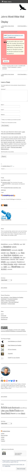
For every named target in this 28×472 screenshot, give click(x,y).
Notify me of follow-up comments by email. (11, 119)
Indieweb (16, 257)
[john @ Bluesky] (12, 381)
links (17, 259)
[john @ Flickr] (9, 381)
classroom (6, 249)
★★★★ (4, 269)
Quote (22, 411)
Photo (17, 410)
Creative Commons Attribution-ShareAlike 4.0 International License (13, 330)
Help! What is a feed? (5, 180)
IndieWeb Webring (6, 166)
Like (2, 410)
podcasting (14, 67)
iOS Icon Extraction (12, 349)
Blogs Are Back (4, 435)
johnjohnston (3, 299)
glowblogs (15, 255)
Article (4, 407)
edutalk (3, 253)
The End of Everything (13, 299)
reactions (4, 67)
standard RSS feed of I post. (12, 187)
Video (19, 413)
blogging (7, 246)
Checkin (21, 407)
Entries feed (3, 315)
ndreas (2, 300)
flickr (19, 253)
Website (2, 114)
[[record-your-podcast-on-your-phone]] (13, 36)
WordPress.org (4, 319)
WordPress (16, 266)
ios (21, 257)
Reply (7, 413)
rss (2, 264)
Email (2, 109)
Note (11, 410)
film (16, 253)
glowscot (21, 255)
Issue (26, 407)
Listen (7, 410)
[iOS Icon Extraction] (14, 348)
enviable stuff (22, 65)
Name (2, 104)
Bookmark (16, 407)
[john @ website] (17, 381)
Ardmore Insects (11, 303)
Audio (10, 407)
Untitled (2, 433)
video (2, 267)
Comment (3, 89)
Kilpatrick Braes (5, 259)
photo (3, 261)
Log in (2, 313)
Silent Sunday (8, 264)
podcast (8, 262)
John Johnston (4, 287)
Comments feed (4, 317)
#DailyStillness (4, 244)
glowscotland (5, 257)
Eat (24, 407)
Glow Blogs (7, 255)
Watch (23, 413)
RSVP (17, 413)
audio (21, 244)
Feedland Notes (6, 431)
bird (24, 244)
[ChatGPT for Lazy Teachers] (14, 356)
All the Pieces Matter (22, 26)
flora (22, 252)
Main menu (7, 2)
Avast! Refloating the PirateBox (16, 297)
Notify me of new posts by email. (9, 122)
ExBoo (8, 253)
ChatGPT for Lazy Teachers (14, 357)
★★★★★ (9, 269)
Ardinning (16, 244)
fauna (12, 252)
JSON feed (3, 190)
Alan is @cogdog (4, 297)
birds (2, 247)
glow (2, 255)
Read (3, 413)
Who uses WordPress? (14, 302)
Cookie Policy (7, 466)
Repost (13, 413)
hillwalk (10, 257)
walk (5, 266)
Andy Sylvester (4, 302)
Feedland (3, 441)
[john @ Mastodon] (14, 381)
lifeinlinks (12, 259)
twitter (16, 264)
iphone (24, 257)
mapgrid (21, 259)
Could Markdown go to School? (14, 341)
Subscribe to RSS (6, 182)
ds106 (20, 250)
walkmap (9, 267)
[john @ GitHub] (2, 381)
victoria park (22, 264)
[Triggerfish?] (14, 352)
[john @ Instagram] (7, 381)
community (15, 250)
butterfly (14, 247)
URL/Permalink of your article (7, 151)
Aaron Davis (10, 244)
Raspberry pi (20, 262)
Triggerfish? (10, 353)
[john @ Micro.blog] (4, 381)
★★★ (22, 267)
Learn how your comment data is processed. (13, 132)
